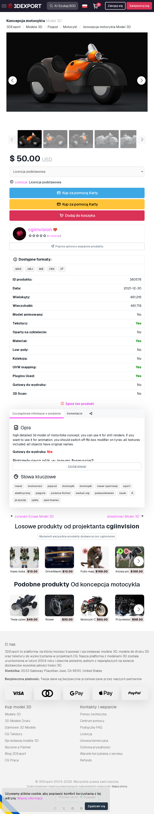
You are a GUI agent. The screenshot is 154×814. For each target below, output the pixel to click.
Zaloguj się (115, 6)
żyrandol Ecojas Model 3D (34, 516)
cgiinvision (40, 229)
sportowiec (51, 500)
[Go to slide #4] (107, 139)
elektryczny (22, 493)
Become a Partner (18, 747)
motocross (35, 486)
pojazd (52, 486)
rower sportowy (107, 486)
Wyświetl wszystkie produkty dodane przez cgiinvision (77, 536)
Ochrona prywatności (95, 747)
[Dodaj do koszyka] (24, 562)
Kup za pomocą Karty (79, 193)
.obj (30, 269)
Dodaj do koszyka (79, 215)
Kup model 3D (18, 707)
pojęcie (40, 493)
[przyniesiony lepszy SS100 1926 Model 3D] (129, 605)
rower (18, 486)
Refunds (86, 760)
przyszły (20, 500)
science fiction (60, 493)
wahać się (82, 493)
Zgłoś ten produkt (79, 404)
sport (126, 486)
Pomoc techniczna (93, 714)
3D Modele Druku (17, 721)
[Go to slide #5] (132, 139)
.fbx (52, 269)
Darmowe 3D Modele (20, 727)
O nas (10, 644)
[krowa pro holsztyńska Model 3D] (129, 557)
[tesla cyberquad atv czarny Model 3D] (24, 605)
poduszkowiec (104, 493)
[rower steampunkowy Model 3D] (59, 605)
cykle (34, 500)
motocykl (68, 486)
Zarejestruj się (139, 6)
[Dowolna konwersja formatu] (62, 269)
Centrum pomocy (92, 721)
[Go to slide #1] (30, 139)
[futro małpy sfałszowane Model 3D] (94, 557)
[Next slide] (141, 80)
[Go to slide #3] (81, 139)
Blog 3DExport (15, 754)
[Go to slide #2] (55, 139)
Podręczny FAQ (91, 727)
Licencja (86, 734)
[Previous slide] (12, 80)
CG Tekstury (13, 734)
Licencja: (21, 182)
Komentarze (74, 413)
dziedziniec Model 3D (123, 516)
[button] (138, 561)
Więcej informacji (30, 798)
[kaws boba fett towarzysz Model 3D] (24, 557)
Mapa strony (119, 786)
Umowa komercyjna (94, 741)
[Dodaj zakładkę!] (33, 562)
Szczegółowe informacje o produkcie (36, 413)
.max (18, 269)
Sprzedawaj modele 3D (22, 741)
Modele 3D (13, 714)
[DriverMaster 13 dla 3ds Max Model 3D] (59, 557)
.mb (40, 269)
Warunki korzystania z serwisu (101, 754)
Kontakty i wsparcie (98, 707)
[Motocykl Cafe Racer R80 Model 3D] (94, 605)
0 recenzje (54, 236)
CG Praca (12, 760)
